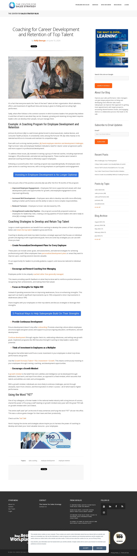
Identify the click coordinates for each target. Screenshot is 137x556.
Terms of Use (125, 553)
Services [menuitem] (95, 5)
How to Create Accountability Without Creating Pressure (111, 174)
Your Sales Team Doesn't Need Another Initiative (109, 171)
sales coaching (33, 461)
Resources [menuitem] (117, 5)
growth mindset (16, 374)
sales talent (99, 190)
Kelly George (40, 40)
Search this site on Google (104, 74)
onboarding (42, 327)
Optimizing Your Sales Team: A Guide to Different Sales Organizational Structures (83, 516)
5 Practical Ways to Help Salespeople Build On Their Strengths (46, 313)
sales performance (102, 197)
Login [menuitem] (126, 5)
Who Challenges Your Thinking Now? (106, 161)
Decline (99, 548)
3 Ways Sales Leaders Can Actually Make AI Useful (110, 164)
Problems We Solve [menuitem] (82, 5)
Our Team (11, 509)
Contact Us (43, 507)
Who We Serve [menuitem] (106, 5)
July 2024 (98, 236)
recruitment (99, 204)
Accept (85, 548)
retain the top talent (24, 230)
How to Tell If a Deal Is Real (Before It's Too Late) (109, 168)
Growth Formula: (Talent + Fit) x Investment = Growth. (35, 361)
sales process (100, 193)
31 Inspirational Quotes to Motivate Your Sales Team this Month (83, 505)
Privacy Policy (115, 553)
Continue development (16, 337)
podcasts (99, 200)
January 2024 (100, 225)
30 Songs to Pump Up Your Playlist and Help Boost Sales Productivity (83, 522)
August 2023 (100, 222)
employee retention (64, 461)
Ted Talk (22, 418)
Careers (10, 507)
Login (10, 511)
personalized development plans (54, 253)
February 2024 (100, 232)
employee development (48, 461)
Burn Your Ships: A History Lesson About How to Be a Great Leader (82, 510)
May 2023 (99, 229)
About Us (11, 504)
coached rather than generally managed (48, 274)
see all (98, 207)
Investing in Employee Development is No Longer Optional (46, 174)
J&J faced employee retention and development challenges (61, 143)
